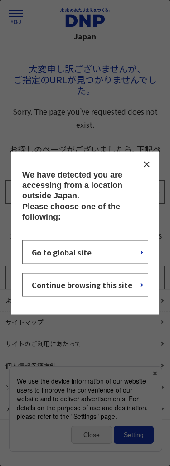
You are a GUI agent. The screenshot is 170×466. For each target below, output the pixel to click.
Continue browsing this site (82, 284)
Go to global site (62, 252)
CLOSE (146, 164)
